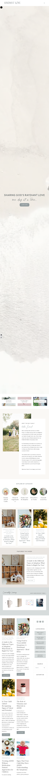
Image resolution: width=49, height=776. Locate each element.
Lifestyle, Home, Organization (40, 643)
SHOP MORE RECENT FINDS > (38, 593)
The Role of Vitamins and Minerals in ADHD (22, 704)
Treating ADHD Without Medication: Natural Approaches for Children (8, 766)
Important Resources (38, 558)
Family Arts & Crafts (40, 633)
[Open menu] (44, 3)
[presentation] (9, 518)
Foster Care (11, 529)
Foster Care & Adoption (8, 638)
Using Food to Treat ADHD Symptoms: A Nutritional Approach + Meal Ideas (24, 537)
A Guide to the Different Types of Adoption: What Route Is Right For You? (8, 539)
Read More (31, 581)
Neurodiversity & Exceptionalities (40, 647)
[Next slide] (43, 602)
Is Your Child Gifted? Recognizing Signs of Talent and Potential (40, 536)
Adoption (5, 529)
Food (20, 529)
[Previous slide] (6, 602)
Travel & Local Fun (43, 498)
